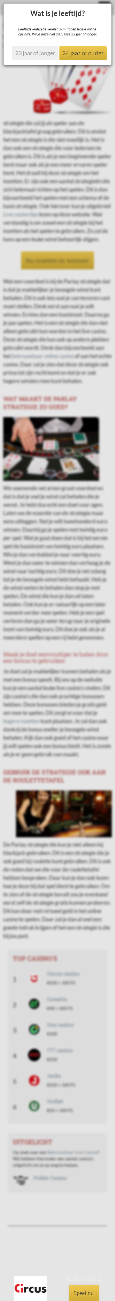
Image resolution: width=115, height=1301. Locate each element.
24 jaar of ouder (83, 53)
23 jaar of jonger (35, 52)
